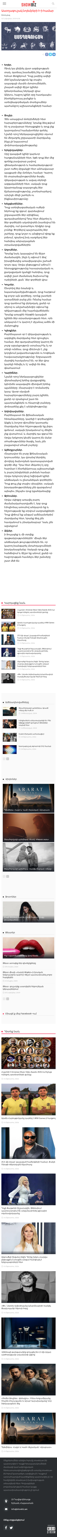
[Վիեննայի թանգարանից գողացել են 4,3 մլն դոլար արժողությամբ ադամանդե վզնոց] (28, 1333)
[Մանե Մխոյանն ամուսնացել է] (10, 737)
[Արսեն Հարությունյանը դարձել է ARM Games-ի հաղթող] (8, 627)
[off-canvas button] (4, 3)
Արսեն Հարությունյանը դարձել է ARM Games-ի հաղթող (28, 1118)
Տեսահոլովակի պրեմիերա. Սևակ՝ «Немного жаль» (26, 839)
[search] (53, 3)
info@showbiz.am (19, 1509)
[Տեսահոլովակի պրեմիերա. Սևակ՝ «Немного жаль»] (28, 827)
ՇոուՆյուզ (5, 15)
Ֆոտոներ (10, 896)
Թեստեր (10, 932)
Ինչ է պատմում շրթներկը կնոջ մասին (21, 956)
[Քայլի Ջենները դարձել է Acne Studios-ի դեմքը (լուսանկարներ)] (28, 912)
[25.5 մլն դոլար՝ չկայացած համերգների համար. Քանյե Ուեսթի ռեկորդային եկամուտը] (8, 639)
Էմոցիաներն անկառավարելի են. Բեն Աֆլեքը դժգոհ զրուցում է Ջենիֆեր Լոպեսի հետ (35, 723)
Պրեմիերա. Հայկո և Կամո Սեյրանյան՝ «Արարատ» (27, 810)
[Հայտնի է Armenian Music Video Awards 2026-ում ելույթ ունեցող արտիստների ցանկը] (8, 614)
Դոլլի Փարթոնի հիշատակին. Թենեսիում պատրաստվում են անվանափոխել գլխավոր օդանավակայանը (34, 651)
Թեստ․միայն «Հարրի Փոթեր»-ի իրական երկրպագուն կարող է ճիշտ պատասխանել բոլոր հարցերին (27, 975)
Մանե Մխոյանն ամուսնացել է (31, 734)
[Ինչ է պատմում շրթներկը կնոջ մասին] (28, 947)
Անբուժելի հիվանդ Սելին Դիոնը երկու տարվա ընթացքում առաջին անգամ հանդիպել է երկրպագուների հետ (33, 664)
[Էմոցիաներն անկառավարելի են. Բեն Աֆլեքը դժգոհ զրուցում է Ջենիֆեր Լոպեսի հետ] (10, 723)
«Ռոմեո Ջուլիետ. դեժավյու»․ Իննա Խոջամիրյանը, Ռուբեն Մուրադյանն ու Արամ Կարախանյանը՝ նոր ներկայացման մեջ (26, 1401)
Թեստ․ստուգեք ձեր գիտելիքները (19, 963)
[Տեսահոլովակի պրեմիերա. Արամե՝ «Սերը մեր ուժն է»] (10, 711)
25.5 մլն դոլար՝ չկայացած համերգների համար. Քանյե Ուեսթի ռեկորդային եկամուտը (33, 638)
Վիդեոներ (11, 779)
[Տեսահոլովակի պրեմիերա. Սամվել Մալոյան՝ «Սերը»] (28, 857)
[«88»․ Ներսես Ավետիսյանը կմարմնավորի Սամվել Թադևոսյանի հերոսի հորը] (8, 678)
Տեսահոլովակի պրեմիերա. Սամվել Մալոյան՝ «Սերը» (28, 869)
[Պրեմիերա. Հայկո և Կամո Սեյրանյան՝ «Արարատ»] (28, 798)
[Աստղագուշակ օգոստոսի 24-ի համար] (10, 749)
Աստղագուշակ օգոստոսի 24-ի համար (35, 746)
